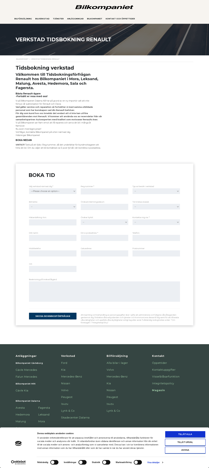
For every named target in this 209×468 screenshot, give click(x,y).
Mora (41, 421)
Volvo (65, 390)
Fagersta (44, 407)
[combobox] (52, 191)
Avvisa (185, 450)
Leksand (44, 414)
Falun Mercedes (26, 376)
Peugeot (67, 397)
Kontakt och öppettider (120, 19)
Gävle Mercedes (26, 369)
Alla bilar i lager (117, 363)
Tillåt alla (185, 434)
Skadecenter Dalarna (75, 417)
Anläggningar (75, 19)
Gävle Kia (22, 390)
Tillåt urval (185, 442)
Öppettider (159, 363)
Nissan (65, 383)
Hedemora (23, 414)
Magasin (158, 390)
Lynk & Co (68, 410)
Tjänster (58, 19)
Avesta (20, 407)
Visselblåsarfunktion (166, 376)
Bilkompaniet (94, 19)
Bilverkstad (42, 19)
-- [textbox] (135, 191)
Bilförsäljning (23, 19)
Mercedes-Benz (71, 376)
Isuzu (64, 404)
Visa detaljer (153, 462)
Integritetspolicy (163, 383)
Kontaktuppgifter (163, 369)
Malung (21, 421)
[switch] (79, 461)
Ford (64, 363)
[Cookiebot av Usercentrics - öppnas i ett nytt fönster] (18, 462)
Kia (63, 369)
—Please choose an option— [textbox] (45, 191)
